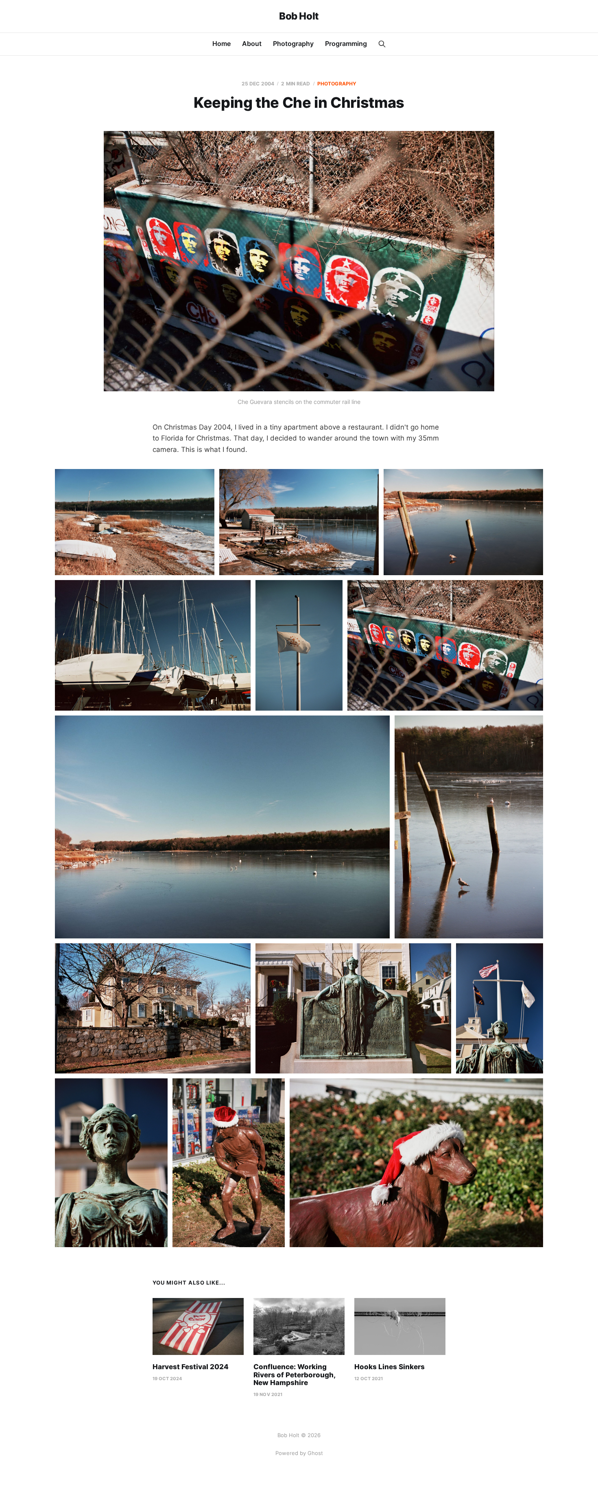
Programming (346, 43)
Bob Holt (299, 16)
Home (221, 43)
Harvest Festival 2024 (191, 1367)
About (252, 43)
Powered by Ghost (299, 1453)
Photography (293, 43)
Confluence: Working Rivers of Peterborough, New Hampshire (294, 1375)
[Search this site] (382, 44)
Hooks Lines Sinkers (389, 1367)
